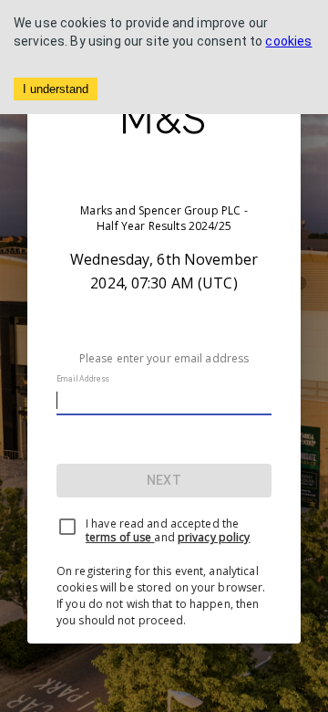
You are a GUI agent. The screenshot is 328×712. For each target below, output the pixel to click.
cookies (288, 41)
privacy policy (214, 537)
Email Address (82, 378)
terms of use (120, 537)
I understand (55, 89)
